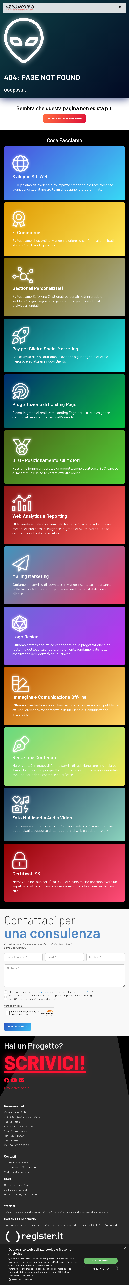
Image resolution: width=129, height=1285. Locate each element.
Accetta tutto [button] (100, 1260)
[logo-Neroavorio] (19, 8)
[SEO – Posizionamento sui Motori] (64, 457)
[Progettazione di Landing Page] (64, 401)
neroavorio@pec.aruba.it (23, 1167)
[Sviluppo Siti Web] (64, 173)
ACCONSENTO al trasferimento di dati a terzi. (33, 999)
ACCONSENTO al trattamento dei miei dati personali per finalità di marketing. (50, 995)
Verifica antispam (13, 1005)
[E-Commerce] (64, 229)
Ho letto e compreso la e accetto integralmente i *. (50, 992)
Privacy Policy (42, 992)
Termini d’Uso (84, 992)
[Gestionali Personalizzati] (64, 287)
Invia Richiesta (17, 1026)
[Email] (21, 1080)
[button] (121, 8)
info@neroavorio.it (21, 1172)
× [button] (125, 1248)
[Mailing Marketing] (64, 575)
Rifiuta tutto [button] (101, 1268)
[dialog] (64, 1264)
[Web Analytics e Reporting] (64, 515)
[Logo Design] (64, 636)
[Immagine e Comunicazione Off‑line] (64, 696)
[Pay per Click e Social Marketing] (64, 345)
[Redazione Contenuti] (64, 756)
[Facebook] (6, 1080)
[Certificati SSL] (64, 873)
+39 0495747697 (19, 1162)
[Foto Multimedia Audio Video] (64, 815)
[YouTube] (14, 1080)
